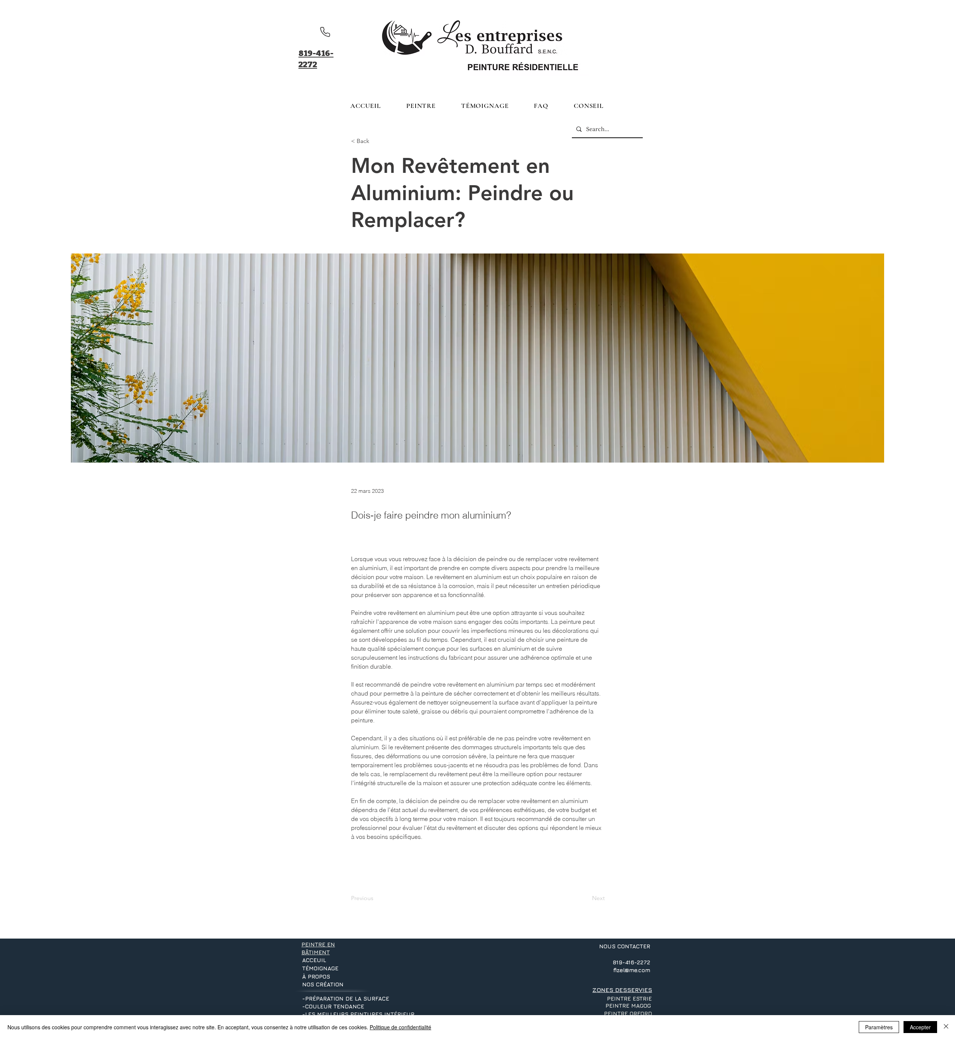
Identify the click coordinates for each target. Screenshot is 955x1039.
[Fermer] (946, 1027)
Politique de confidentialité (400, 1027)
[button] (421, 105)
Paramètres (879, 1027)
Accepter (920, 1027)
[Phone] (324, 31)
